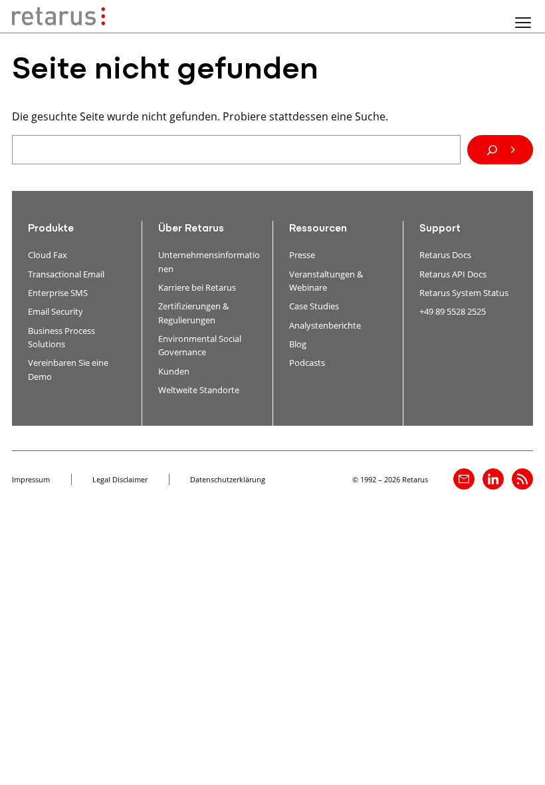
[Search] (500, 149)
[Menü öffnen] (523, 23)
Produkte (51, 229)
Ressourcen (318, 229)
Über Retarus (191, 229)
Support (440, 229)
